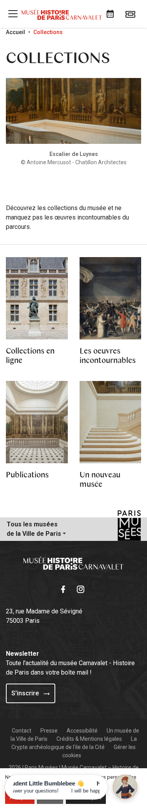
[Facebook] (64, 588)
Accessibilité (82, 730)
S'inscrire (25, 693)
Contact (21, 730)
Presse (49, 730)
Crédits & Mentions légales (89, 739)
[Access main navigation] (13, 13)
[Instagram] (82, 588)
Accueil (15, 32)
